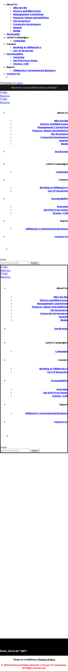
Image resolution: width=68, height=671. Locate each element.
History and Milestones (27, 11)
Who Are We (20, 7)
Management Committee (28, 14)
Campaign (19, 40)
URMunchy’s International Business (34, 70)
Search (34, 263)
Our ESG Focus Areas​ (25, 60)
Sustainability (15, 53)
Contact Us (13, 73)
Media (16, 30)
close (19, 82)
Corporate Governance (27, 24)
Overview (18, 57)
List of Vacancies (23, 50)
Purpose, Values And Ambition (31, 17)
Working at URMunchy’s (27, 47)
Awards (17, 27)
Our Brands (13, 34)
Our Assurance (21, 20)
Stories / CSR (21, 63)
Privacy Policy (46, 659)
